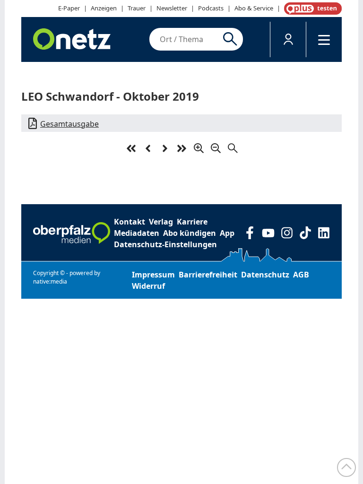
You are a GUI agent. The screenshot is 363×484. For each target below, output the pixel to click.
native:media (50, 281)
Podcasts (211, 8)
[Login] (288, 39)
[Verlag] (71, 233)
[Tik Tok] (305, 232)
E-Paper (69, 8)
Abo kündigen (189, 233)
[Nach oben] (346, 467)
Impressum (153, 274)
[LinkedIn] (323, 232)
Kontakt (129, 221)
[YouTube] (268, 232)
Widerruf (148, 286)
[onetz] (71, 39)
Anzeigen (104, 8)
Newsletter (171, 8)
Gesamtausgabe (69, 124)
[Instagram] (286, 232)
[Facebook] (249, 232)
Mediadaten (136, 233)
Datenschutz (265, 274)
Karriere (192, 221)
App (227, 233)
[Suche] (232, 39)
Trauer (137, 8)
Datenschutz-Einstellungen (165, 244)
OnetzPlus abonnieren (311, 8)
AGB (301, 274)
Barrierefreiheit (208, 274)
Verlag (161, 221)
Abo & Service (253, 8)
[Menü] (324, 39)
